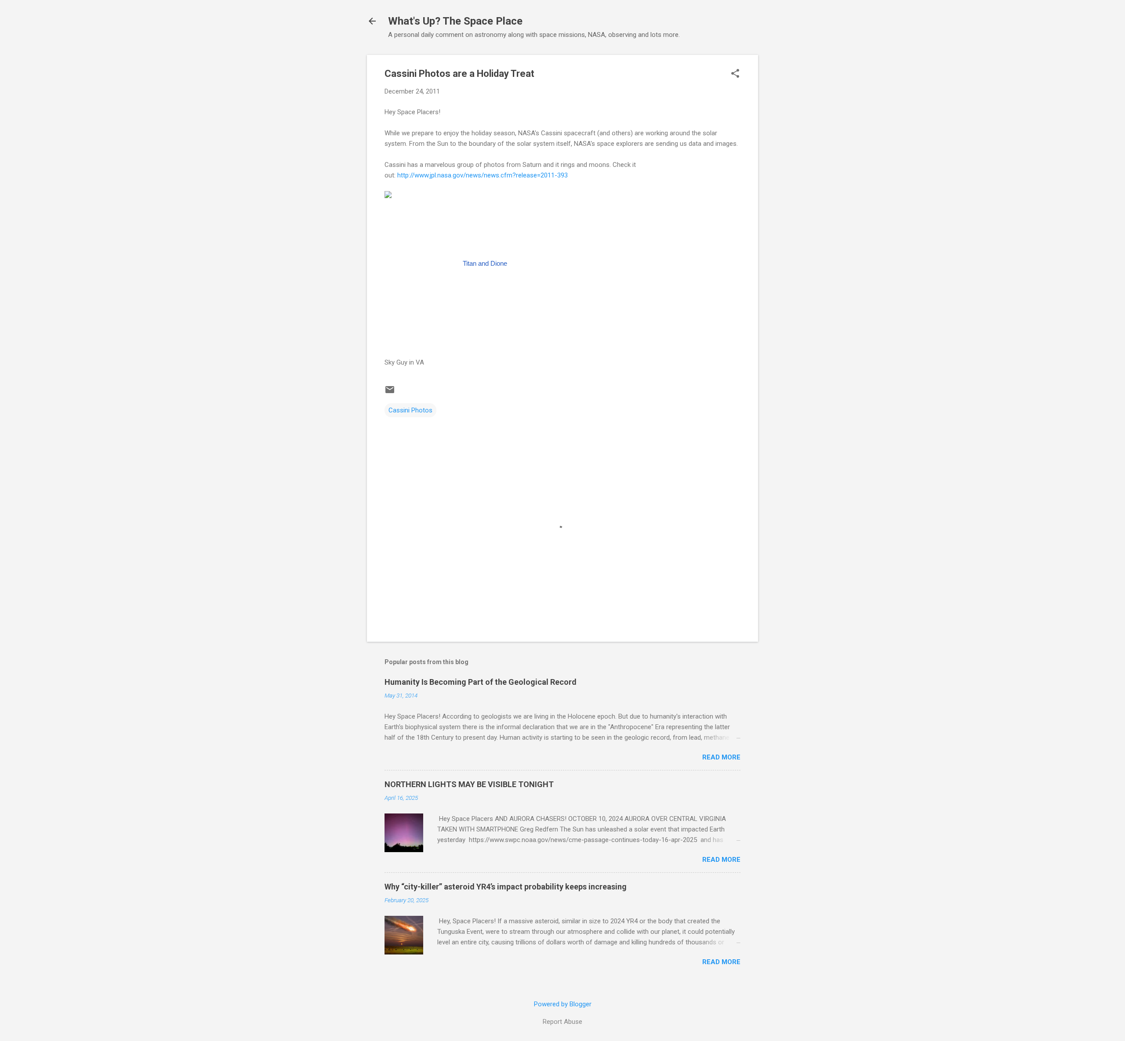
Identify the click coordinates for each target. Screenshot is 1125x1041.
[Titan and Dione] (481, 263)
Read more (721, 757)
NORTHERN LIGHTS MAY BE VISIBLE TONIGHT (469, 784)
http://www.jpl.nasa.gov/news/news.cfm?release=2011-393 (482, 175)
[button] (735, 74)
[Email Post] (390, 393)
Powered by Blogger (563, 1004)
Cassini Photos (410, 410)
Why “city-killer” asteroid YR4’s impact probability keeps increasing (506, 886)
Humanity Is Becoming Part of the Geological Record (481, 682)
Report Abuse (562, 1022)
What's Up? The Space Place (455, 21)
